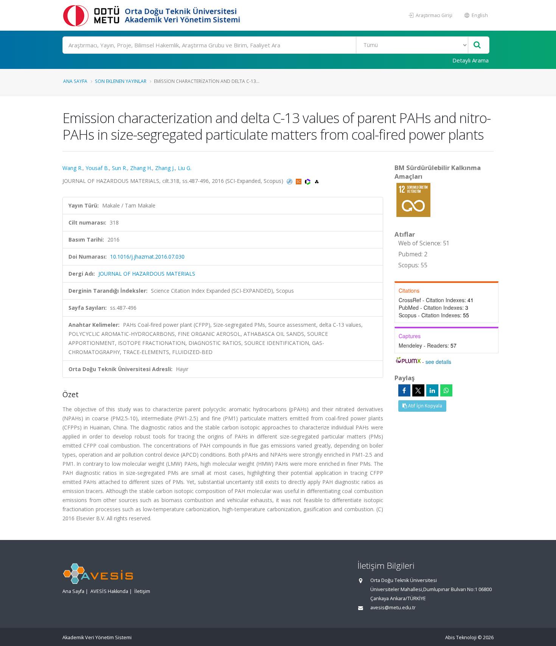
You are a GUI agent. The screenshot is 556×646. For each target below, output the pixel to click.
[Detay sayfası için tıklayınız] (413, 199)
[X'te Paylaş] (418, 390)
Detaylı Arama (470, 60)
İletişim (142, 591)
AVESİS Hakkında (109, 591)
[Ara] (477, 45)
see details (438, 361)
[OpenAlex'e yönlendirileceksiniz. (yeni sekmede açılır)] (317, 180)
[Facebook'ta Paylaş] (404, 390)
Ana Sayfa (75, 81)
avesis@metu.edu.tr (393, 607)
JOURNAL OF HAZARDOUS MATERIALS (146, 273)
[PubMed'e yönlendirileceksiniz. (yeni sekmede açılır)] (290, 180)
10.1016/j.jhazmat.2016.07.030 (147, 256)
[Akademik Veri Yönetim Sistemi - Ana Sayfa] (92, 15)
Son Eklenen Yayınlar (120, 81)
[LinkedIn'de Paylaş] (432, 390)
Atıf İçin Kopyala (424, 406)
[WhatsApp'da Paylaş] (446, 390)
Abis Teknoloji (461, 637)
